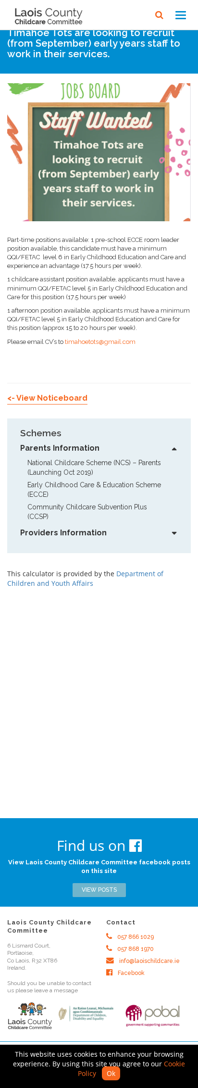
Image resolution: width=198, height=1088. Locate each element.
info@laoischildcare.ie (149, 961)
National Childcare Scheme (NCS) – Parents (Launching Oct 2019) (96, 467)
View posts (99, 889)
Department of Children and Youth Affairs (85, 578)
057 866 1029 (135, 937)
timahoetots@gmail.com (100, 341)
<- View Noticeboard (47, 398)
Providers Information (63, 532)
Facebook (130, 973)
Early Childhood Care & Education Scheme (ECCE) (95, 489)
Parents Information (59, 448)
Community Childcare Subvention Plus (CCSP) (88, 511)
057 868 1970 (135, 949)
